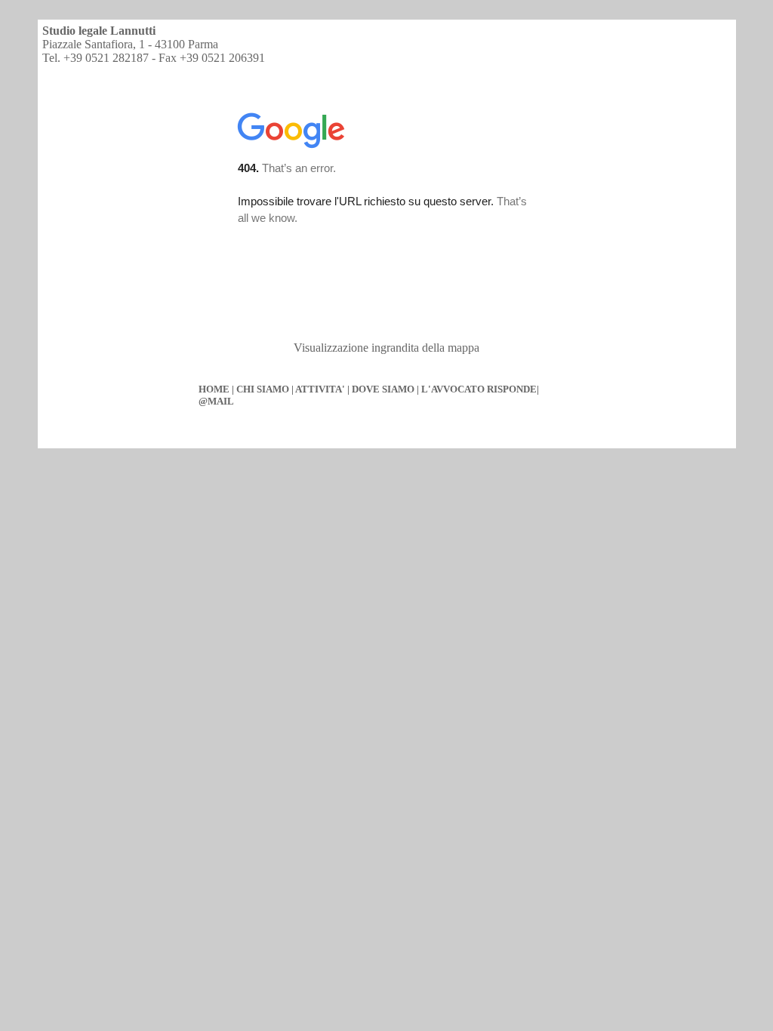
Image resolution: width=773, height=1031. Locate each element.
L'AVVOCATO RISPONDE (479, 389)
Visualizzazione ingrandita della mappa (386, 347)
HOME (214, 389)
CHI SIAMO (262, 389)
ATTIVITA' (320, 389)
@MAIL (216, 401)
